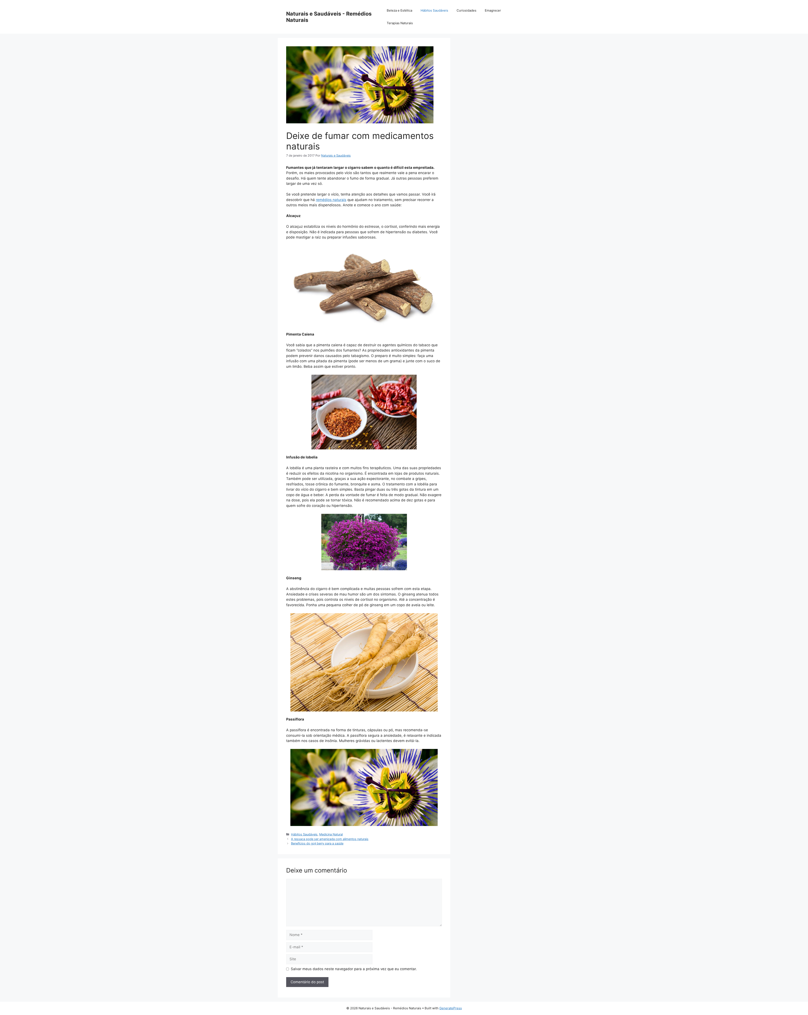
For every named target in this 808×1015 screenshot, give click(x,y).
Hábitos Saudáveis (434, 10)
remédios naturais (331, 200)
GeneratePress (450, 1008)
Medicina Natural (331, 834)
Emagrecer (493, 10)
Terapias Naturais (400, 23)
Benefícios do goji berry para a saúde (317, 843)
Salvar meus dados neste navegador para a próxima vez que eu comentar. (354, 969)
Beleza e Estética (399, 10)
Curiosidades (466, 10)
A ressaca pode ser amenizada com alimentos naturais (329, 839)
